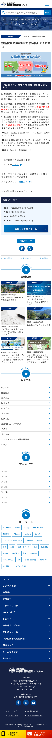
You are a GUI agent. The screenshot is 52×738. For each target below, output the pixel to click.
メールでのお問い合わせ (40, 733)
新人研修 (43, 559)
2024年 (4, 481)
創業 (4, 547)
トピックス (8, 618)
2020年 (4, 502)
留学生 (17, 527)
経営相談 (5, 387)
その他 (4, 428)
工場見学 (6, 534)
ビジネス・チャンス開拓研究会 (15, 439)
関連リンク (8, 645)
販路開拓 (5, 392)
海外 (35, 547)
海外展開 (6, 566)
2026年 (4, 471)
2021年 (4, 497)
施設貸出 (7, 592)
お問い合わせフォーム (26, 228)
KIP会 (4, 444)
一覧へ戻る (26, 258)
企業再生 (5, 418)
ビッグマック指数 (20, 566)
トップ (3, 19)
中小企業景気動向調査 (14, 638)
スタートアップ (23, 547)
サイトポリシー (13, 715)
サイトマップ (12, 711)
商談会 (40, 540)
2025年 (4, 476)
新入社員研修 (38, 527)
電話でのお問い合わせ (14, 733)
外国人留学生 (8, 559)
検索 (47, 12)
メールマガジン (10, 651)
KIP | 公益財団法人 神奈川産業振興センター (15, 4)
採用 (18, 559)
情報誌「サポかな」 (13, 625)
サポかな (5, 434)
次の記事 (43, 258)
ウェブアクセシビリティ (34, 715)
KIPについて (9, 612)
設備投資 (23, 181)
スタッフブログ (13, 19)
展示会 (37, 534)
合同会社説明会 (30, 559)
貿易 (24, 553)
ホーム (6, 579)
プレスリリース (10, 631)
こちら (15, 164)
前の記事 (8, 258)
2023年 (4, 486)
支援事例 (7, 598)
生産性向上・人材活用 (11, 423)
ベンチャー (6, 408)
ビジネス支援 (9, 585)
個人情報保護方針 (32, 711)
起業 (12, 547)
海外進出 (5, 397)
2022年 (4, 492)
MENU (47, 4)
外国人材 (17, 534)
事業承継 (5, 413)
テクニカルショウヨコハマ (12, 540)
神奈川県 (34, 553)
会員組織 (30, 540)
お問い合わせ (9, 658)
